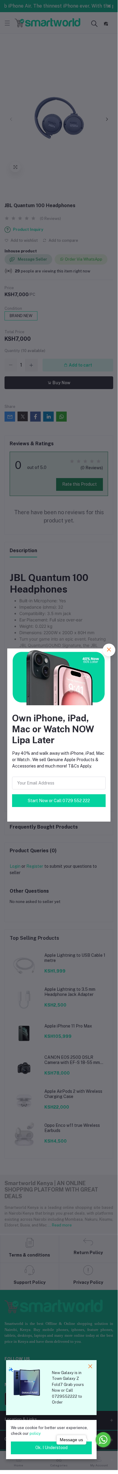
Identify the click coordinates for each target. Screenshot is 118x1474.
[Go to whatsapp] (103, 1439)
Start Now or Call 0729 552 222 (59, 800)
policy (35, 1433)
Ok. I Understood (51, 1447)
